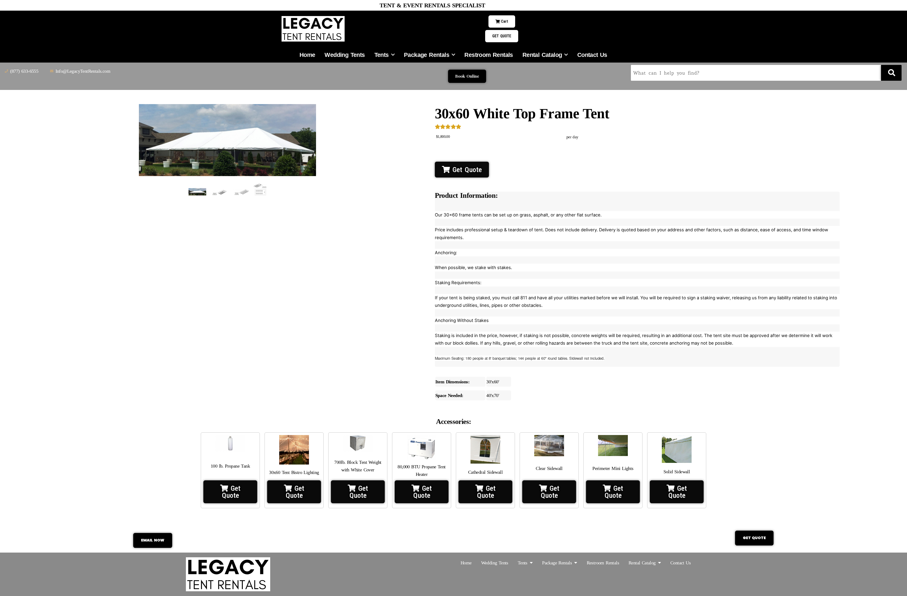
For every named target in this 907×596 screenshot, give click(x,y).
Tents (381, 54)
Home (307, 54)
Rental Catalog (542, 54)
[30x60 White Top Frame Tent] (197, 191)
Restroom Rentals (488, 54)
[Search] (891, 73)
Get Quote (466, 169)
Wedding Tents (345, 54)
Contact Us (592, 54)
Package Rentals (426, 54)
